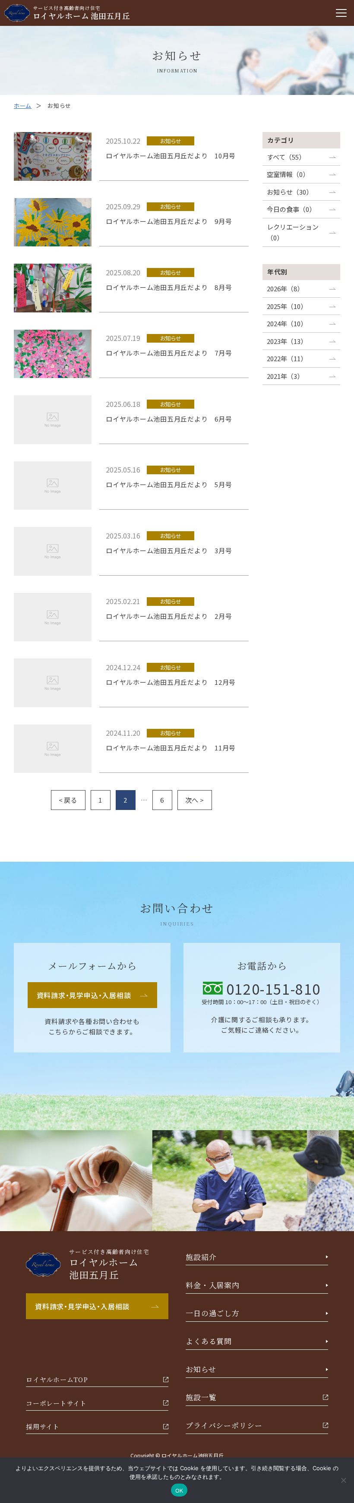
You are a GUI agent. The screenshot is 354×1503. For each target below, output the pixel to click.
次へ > (194, 799)
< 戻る (68, 799)
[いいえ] (343, 1480)
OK (179, 1490)
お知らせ (170, 141)
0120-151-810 (273, 988)
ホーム (23, 105)
